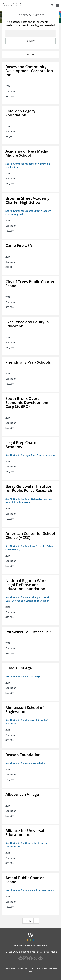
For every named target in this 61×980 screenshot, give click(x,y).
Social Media (50, 951)
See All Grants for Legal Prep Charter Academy (30, 455)
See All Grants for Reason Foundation (25, 763)
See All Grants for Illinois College (22, 676)
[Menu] (57, 5)
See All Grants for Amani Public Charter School (30, 890)
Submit (30, 41)
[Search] (52, 5)
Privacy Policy (41, 968)
